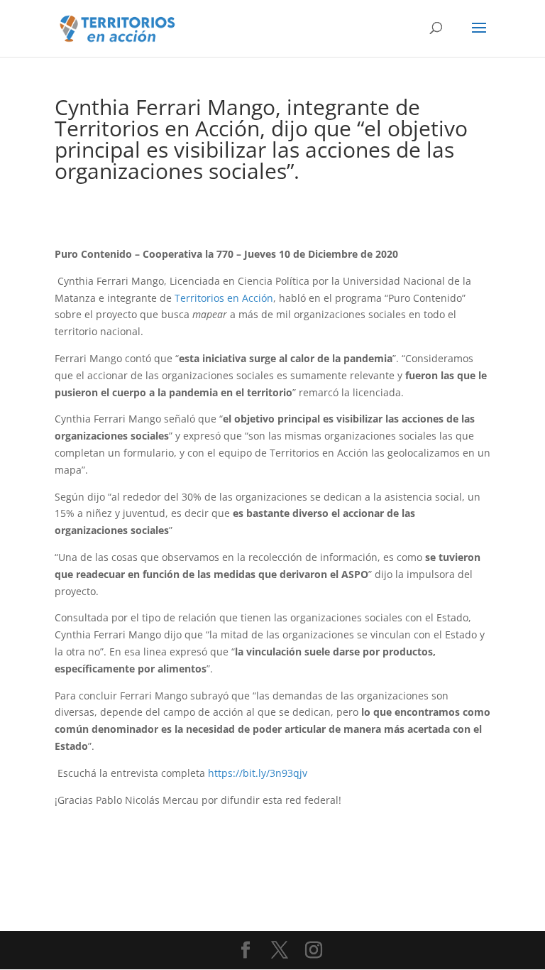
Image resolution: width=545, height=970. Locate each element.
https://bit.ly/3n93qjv (257, 773)
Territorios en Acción (224, 298)
